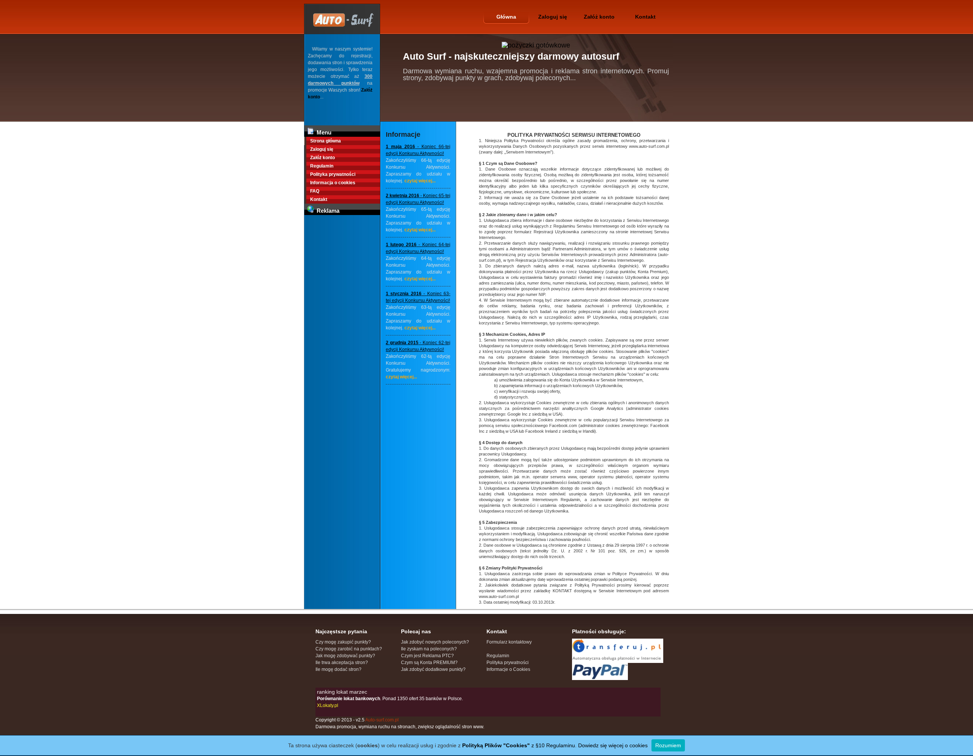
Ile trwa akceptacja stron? (341, 662)
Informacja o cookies (332, 182)
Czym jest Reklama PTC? (427, 655)
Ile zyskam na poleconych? (429, 649)
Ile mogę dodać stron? (338, 669)
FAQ (314, 191)
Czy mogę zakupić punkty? (343, 642)
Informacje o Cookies (508, 669)
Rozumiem (668, 745)
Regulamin (321, 166)
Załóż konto (599, 17)
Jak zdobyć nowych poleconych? (435, 642)
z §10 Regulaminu (518, 745)
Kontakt (645, 17)
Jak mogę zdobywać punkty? (345, 655)
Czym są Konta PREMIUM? (429, 662)
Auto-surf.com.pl (382, 720)
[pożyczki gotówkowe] (536, 45)
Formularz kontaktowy (509, 642)
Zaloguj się (552, 17)
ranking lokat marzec (342, 692)
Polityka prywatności (332, 174)
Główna (506, 17)
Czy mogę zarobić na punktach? (348, 649)
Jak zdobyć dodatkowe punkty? (433, 669)
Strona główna (325, 141)
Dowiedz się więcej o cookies (613, 745)
